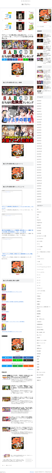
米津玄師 (39, 353)
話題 (38, 358)
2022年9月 (39, 122)
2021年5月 (39, 164)
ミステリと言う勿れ (41, 290)
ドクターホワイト (40, 258)
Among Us (39, 211)
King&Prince (39, 222)
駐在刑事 (39, 377)
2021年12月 (39, 146)
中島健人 (39, 296)
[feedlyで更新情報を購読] (17, 366)
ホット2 (38, 277)
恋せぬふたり (39, 327)
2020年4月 (39, 199)
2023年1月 (39, 111)
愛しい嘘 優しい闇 (40, 332)
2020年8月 (39, 188)
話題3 (38, 364)
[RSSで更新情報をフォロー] (28, 366)
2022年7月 (39, 127)
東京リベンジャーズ (41, 343)
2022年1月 (39, 143)
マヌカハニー (39, 288)
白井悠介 (39, 345)
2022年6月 (39, 130)
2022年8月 (39, 124)
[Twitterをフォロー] (7, 366)
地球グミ (39, 316)
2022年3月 (39, 138)
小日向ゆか (39, 321)
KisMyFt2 (39, 225)
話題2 (38, 361)
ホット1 (38, 274)
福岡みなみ (39, 348)
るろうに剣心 (39, 241)
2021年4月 (39, 167)
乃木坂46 (39, 298)
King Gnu (39, 219)
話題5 (38, 369)
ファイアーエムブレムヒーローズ (44, 266)
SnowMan (39, 230)
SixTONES (39, 227)
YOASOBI (39, 233)
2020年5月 (39, 196)
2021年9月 (39, 154)
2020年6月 (39, 193)
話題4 (38, 366)
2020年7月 (39, 191)
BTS (38, 217)
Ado (38, 209)
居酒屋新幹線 (39, 324)
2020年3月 (39, 201)
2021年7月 (39, 159)
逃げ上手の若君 (40, 374)
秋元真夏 (39, 350)
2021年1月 (39, 175)
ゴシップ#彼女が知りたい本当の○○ (43, 252)
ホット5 (38, 285)
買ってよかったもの (41, 372)
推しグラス (39, 335)
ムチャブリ (39, 293)
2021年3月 (39, 169)
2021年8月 (39, 156)
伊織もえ (39, 301)
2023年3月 (39, 106)
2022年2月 (39, 140)
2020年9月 (39, 185)
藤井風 (38, 356)
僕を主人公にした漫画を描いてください (44, 307)
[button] (50, 26)
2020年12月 (39, 177)
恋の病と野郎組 (40, 329)
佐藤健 (38, 304)
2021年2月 (39, 172)
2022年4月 (39, 135)
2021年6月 (39, 161)
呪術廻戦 (39, 313)
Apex (38, 214)
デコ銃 (38, 256)
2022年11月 (39, 116)
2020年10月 (39, 183)
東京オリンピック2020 (41, 340)
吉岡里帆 (39, 311)
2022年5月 (39, 132)
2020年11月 (39, 180)
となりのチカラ (40, 238)
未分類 (38, 337)
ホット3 (38, 280)
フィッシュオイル (40, 272)
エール (38, 243)
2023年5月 (39, 100)
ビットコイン (39, 264)
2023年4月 (39, 103)
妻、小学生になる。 (41, 319)
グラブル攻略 (39, 246)
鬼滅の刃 (39, 380)
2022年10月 (39, 119)
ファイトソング (40, 269)
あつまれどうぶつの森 (41, 235)
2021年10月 (39, 151)
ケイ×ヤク (39, 249)
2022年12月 (39, 114)
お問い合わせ (32, 471)
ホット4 (38, 282)
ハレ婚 (38, 261)
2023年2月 (39, 108)
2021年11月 (39, 148)
